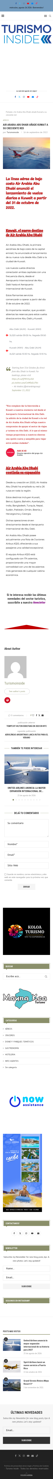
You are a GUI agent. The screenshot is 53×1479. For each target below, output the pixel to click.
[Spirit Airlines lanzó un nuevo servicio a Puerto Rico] (12, 1367)
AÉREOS (8, 1028)
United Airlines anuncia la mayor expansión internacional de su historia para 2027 (36, 1345)
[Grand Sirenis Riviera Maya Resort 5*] (12, 1385)
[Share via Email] (43, 715)
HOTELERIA (10, 1054)
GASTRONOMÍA (12, 1048)
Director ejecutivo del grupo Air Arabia (30, 454)
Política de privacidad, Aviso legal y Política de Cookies (26, 1466)
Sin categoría (11, 1067)
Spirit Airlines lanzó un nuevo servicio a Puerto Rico (35, 1365)
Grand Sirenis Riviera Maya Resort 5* (36, 1382)
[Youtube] (28, 3)
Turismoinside (13, 132)
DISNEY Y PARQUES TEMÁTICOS (19, 1041)
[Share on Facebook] (36, 715)
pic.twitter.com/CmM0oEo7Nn (25, 382)
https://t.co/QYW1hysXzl (23, 378)
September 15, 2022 (21, 390)
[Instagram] (24, 3)
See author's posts (17, 691)
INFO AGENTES (12, 1061)
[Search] (50, 16)
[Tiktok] (37, 3)
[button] (6, 777)
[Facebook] (15, 3)
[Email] (32, 3)
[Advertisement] (26, 66)
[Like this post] (33, 715)
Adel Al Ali (21, 451)
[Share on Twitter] (39, 715)
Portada (9, 112)
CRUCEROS (10, 1035)
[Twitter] (20, 3)
